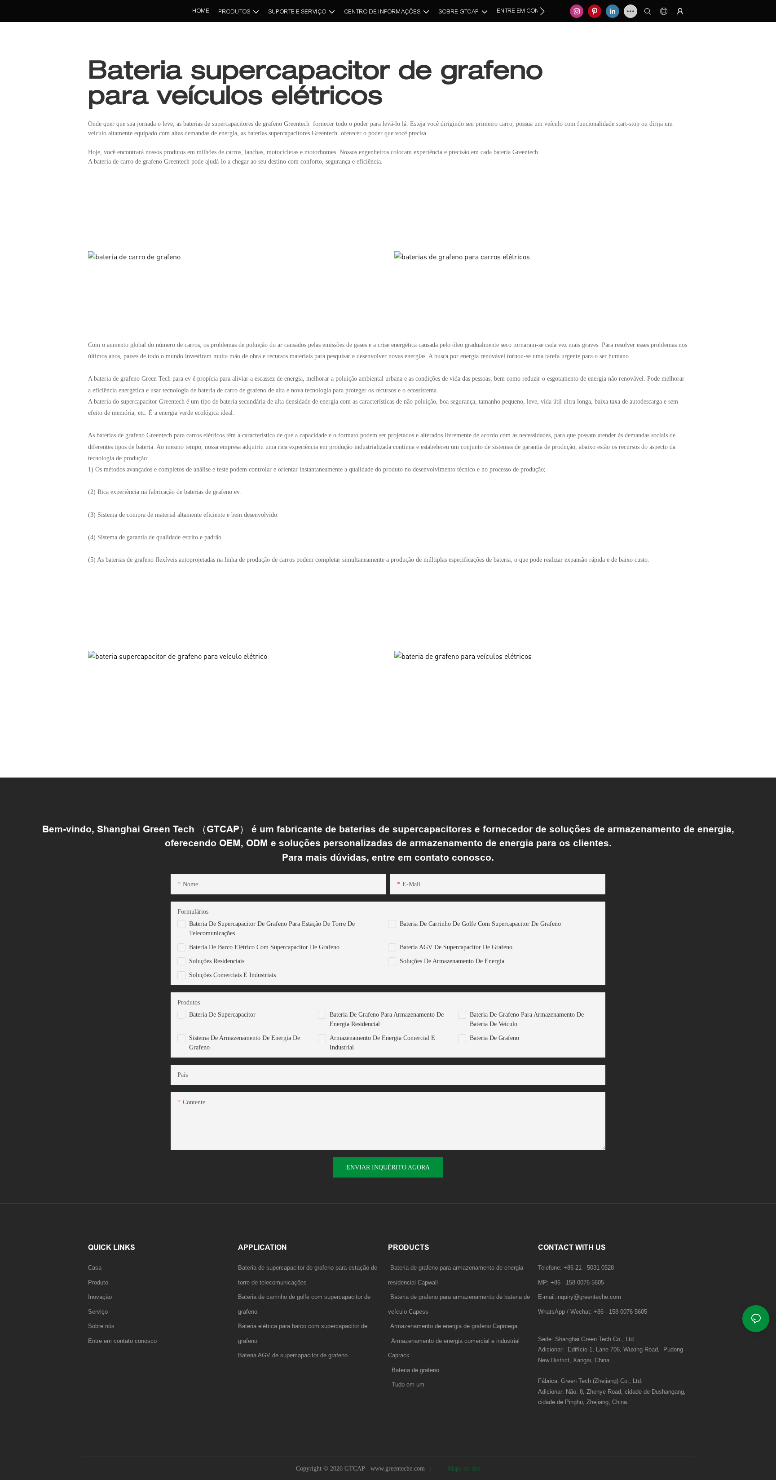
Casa (94, 1267)
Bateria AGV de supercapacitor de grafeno (456, 947)
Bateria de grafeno (494, 1038)
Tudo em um (408, 1384)
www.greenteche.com (398, 1468)
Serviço (98, 1311)
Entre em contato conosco (122, 1341)
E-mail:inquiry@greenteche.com (580, 1296)
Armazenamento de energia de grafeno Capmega (453, 1326)
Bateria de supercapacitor (222, 1014)
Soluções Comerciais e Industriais (232, 975)
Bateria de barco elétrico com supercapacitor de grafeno (264, 947)
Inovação (100, 1296)
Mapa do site (463, 1468)
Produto (98, 1282)
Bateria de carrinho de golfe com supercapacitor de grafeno (480, 923)
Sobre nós (101, 1326)
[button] (542, 11)
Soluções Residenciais (216, 961)
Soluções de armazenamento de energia (452, 961)
